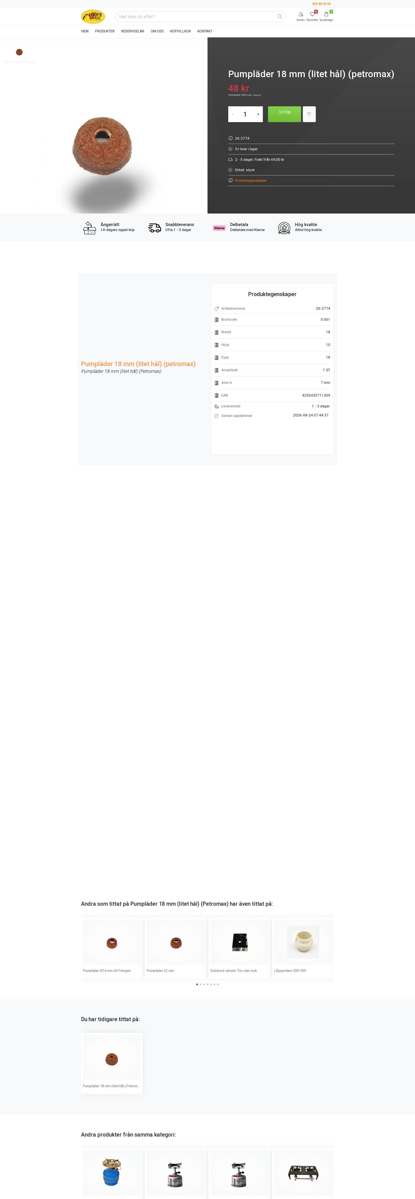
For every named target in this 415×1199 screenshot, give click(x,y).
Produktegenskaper (251, 180)
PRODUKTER (105, 31)
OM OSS (157, 31)
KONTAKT (204, 31)
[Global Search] (280, 16)
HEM (84, 31)
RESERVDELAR (132, 31)
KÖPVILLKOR (180, 31)
